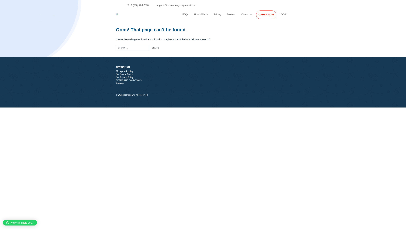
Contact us (247, 14)
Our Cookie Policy (124, 74)
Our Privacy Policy (124, 77)
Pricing (217, 14)
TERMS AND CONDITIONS (129, 80)
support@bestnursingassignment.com (176, 5)
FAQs (185, 14)
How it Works (201, 14)
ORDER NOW (266, 14)
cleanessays (129, 95)
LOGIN (283, 14)
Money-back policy (124, 71)
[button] (20, 223)
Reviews (231, 14)
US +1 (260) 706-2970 (137, 5)
